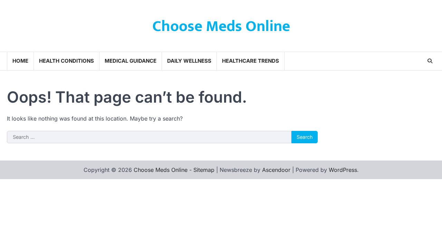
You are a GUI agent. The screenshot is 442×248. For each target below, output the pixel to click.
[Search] (430, 61)
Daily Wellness (189, 61)
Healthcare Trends (250, 61)
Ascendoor (276, 169)
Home (20, 61)
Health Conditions (66, 61)
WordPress (343, 169)
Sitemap (203, 169)
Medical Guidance (130, 61)
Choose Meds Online (221, 26)
